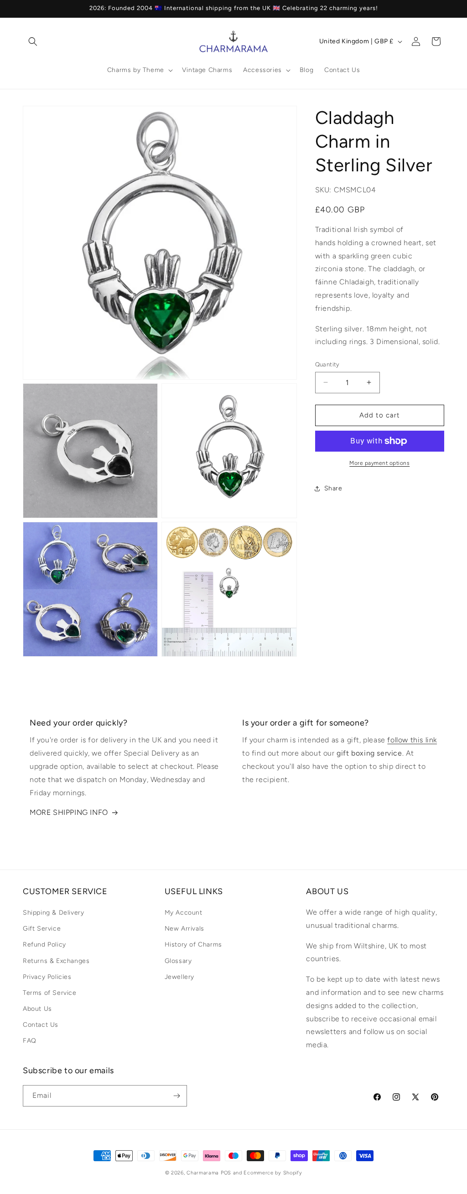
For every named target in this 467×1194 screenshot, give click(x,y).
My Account (183, 912)
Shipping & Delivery (53, 912)
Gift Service (42, 928)
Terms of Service (50, 993)
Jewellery (179, 977)
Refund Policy (44, 944)
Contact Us (40, 1025)
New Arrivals (184, 928)
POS (226, 1173)
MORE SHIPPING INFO (69, 812)
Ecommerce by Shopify (273, 1173)
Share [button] (333, 488)
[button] (33, 41)
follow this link (412, 740)
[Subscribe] (176, 1096)
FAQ (29, 1041)
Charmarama (203, 1173)
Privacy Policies (47, 977)
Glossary (178, 961)
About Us (37, 1009)
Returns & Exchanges (56, 961)
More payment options (379, 463)
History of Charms (193, 944)
